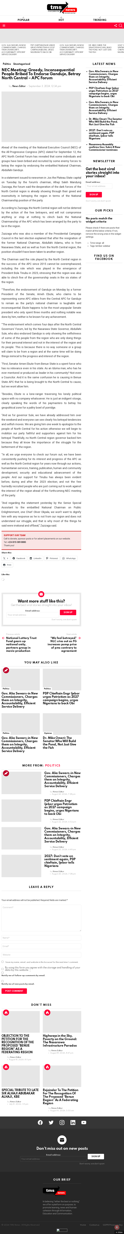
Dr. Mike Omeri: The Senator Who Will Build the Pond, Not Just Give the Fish (59, 743)
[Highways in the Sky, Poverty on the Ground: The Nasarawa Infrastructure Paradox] (62, 1022)
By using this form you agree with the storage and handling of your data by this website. (42, 969)
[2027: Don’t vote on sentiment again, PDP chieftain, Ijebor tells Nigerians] (21, 866)
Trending (99, 20)
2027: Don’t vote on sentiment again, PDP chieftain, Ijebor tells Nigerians (59, 861)
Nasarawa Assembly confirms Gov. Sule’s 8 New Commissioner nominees (104, 147)
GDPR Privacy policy (112, 1225)
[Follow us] (115, 26)
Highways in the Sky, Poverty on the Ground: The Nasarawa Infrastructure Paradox (60, 1040)
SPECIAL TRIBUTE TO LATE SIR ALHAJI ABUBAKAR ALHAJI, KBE (20, 1093)
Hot (61, 20)
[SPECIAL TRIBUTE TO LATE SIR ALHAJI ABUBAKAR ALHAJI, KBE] (21, 1076)
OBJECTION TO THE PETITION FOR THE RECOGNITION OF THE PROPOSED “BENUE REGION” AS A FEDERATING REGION (18, 1044)
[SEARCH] (120, 26)
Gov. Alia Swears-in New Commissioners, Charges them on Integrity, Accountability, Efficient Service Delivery (14, 50)
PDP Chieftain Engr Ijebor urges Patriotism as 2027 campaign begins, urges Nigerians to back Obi (61, 698)
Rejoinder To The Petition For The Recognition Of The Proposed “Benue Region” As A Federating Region (60, 1097)
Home (83, 1225)
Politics (6, 689)
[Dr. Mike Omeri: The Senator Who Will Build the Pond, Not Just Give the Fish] (101, 36)
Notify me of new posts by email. (18, 984)
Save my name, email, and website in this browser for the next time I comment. (42, 962)
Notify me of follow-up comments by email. (23, 976)
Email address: (32, 611)
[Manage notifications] (116, 1227)
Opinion (48, 733)
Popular (23, 20)
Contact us (94, 1225)
